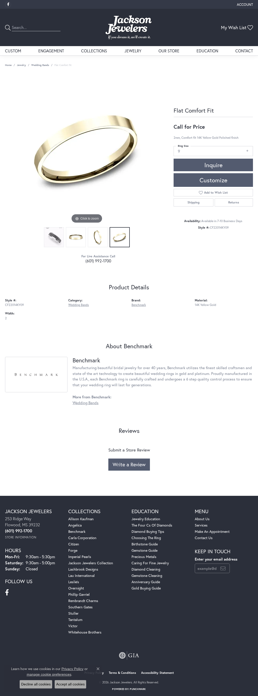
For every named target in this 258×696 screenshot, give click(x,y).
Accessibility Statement (157, 673)
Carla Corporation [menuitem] (82, 537)
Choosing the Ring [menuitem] (146, 537)
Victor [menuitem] (73, 625)
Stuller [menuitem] (73, 613)
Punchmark (138, 689)
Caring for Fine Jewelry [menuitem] (150, 563)
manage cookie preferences (49, 674)
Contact (244, 50)
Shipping (193, 202)
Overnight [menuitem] (76, 588)
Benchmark (139, 305)
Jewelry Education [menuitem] (146, 518)
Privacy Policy (72, 669)
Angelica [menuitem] (75, 525)
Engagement (51, 50)
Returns (233, 202)
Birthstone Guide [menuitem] (145, 544)
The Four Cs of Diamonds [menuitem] (152, 525)
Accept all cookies (70, 684)
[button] (244, 4)
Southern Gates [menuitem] (80, 607)
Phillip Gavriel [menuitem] (79, 594)
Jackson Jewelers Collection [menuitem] (90, 563)
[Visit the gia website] (129, 655)
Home (8, 65)
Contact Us (204, 537)
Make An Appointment (212, 531)
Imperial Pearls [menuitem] (79, 556)
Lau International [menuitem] (81, 575)
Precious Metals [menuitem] (144, 556)
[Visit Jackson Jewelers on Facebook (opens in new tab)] (8, 5)
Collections (94, 50)
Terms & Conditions (122, 673)
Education (207, 50)
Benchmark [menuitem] (76, 531)
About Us (202, 518)
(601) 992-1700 (98, 260)
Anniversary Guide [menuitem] (146, 581)
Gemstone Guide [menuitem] (144, 550)
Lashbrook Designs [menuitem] (83, 569)
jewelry (21, 65)
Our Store (168, 50)
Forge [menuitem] (72, 550)
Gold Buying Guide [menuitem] (146, 588)
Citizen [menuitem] (73, 544)
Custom (13, 50)
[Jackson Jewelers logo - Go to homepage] (129, 27)
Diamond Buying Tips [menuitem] (148, 531)
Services (201, 525)
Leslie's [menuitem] (73, 581)
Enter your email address (216, 559)
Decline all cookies (36, 684)
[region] (87, 149)
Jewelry (132, 50)
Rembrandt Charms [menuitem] (83, 600)
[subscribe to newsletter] (223, 568)
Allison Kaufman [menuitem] (81, 518)
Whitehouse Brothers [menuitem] (85, 632)
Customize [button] (213, 180)
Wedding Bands (40, 65)
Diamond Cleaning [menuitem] (146, 569)
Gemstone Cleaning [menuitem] (147, 575)
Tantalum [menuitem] (75, 619)
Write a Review (129, 464)
